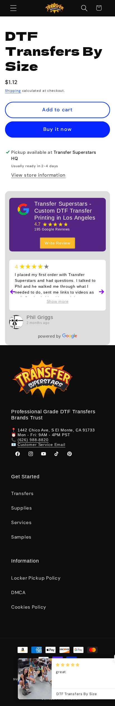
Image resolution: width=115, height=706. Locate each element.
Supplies (21, 508)
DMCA (18, 592)
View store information (38, 175)
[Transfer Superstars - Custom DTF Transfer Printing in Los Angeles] (23, 209)
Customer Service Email (41, 444)
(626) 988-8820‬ (33, 440)
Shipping (13, 90)
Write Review (57, 243)
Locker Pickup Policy (36, 578)
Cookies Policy (28, 607)
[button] (13, 8)
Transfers (22, 493)
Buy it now (57, 129)
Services (21, 522)
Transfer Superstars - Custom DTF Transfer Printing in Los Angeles (64, 211)
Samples (21, 537)
